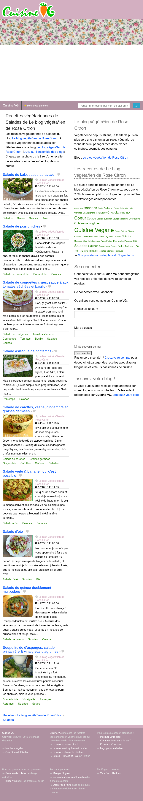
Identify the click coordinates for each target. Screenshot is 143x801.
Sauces (33, 218)
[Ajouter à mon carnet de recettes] (58, 175)
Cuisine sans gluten (87, 223)
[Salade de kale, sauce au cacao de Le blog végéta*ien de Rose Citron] (18, 189)
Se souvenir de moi (89, 346)
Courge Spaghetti (120, 218)
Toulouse (119, 251)
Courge (91, 218)
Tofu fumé (83, 250)
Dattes (117, 231)
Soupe (36, 703)
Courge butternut (104, 218)
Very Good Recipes (110, 773)
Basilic (39, 338)
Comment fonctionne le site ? (115, 740)
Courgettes (9, 338)
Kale (45, 218)
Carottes (25, 463)
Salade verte (10, 523)
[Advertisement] (71, 73)
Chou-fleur (125, 212)
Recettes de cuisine (15, 773)
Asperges (45, 699)
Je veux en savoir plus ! (65, 744)
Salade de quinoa (13, 639)
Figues (131, 231)
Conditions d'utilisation (17, 752)
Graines (39, 463)
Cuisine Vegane (94, 230)
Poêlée (109, 241)
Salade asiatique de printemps (27, 351)
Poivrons (128, 240)
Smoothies (104, 246)
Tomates (25, 338)
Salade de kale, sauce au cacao (28, 175)
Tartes (121, 246)
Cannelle (129, 208)
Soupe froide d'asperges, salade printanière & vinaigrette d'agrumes (30, 649)
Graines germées (40, 459)
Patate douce (94, 241)
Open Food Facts (62, 784)
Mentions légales (14, 748)
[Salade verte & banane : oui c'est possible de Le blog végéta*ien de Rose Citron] (18, 490)
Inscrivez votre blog (110, 736)
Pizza (103, 240)
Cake (122, 208)
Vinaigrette (29, 699)
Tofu (76, 250)
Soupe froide (10, 699)
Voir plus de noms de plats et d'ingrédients (106, 255)
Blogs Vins (11, 781)
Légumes (109, 236)
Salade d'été (13, 532)
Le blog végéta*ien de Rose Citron (35, 138)
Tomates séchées (43, 334)
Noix (130, 236)
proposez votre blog (126, 394)
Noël (124, 236)
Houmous (93, 236)
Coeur (80, 218)
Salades (7, 218)
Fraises (77, 236)
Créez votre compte (117, 357)
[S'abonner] (36, 180)
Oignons (78, 240)
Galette (85, 236)
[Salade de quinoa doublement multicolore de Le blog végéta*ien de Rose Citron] (18, 606)
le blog (56, 755)
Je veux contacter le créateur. (68, 752)
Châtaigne (101, 212)
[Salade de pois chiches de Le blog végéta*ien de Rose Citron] (18, 241)
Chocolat (113, 212)
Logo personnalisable (111, 748)
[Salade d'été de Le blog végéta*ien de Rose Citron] (18, 546)
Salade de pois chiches (21, 226)
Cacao (21, 218)
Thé (136, 246)
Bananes (41, 523)
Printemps (9, 399)
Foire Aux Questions (111, 744)
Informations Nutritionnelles (71, 777)
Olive (85, 240)
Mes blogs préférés (37, 105)
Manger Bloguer (61, 773)
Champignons (89, 212)
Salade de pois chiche (16, 274)
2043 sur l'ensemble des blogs (44, 151)
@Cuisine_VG (70, 755)
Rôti (135, 240)
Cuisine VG (11, 105)
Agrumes (8, 703)
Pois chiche (40, 274)
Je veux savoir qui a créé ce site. (70, 748)
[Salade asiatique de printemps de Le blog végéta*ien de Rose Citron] (18, 365)
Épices (124, 231)
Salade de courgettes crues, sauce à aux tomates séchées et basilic (36, 284)
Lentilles (117, 236)
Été (38, 579)
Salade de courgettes (15, 334)
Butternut (108, 208)
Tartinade (129, 246)
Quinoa (46, 639)
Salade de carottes (14, 459)
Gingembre (9, 463)
